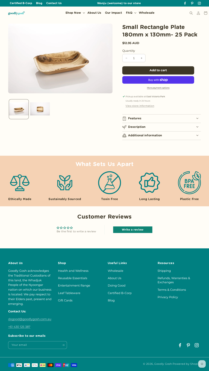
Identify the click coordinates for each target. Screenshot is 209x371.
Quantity (128, 51)
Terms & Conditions (172, 290)
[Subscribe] (63, 345)
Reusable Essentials (72, 278)
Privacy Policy (168, 297)
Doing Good (116, 285)
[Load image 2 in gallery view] (40, 109)
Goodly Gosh (163, 363)
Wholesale (115, 271)
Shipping (164, 271)
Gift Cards (65, 300)
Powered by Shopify (187, 363)
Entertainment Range (74, 285)
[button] (74, 13)
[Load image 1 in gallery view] (19, 109)
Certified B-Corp (120, 293)
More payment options (158, 87)
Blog (111, 300)
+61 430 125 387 (19, 327)
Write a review (132, 229)
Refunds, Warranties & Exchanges (174, 280)
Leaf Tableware (69, 293)
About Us (114, 278)
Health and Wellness (73, 271)
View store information (140, 105)
